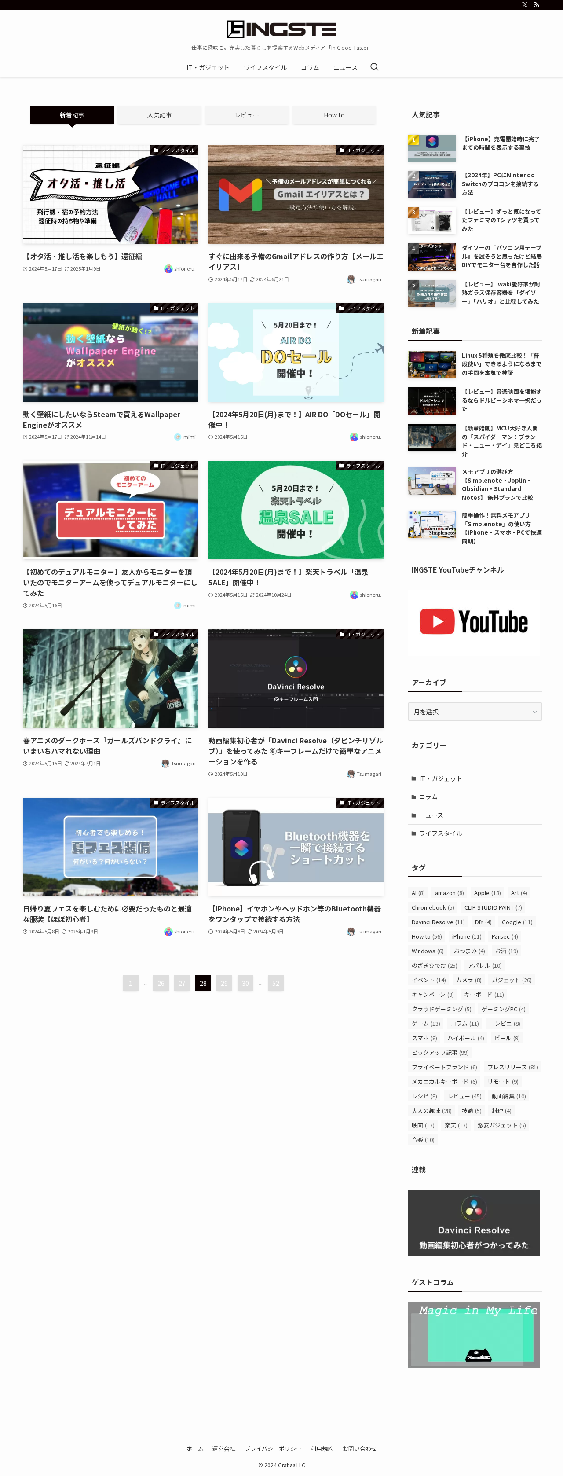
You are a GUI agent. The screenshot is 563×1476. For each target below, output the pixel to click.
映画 (423, 1125)
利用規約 (322, 1448)
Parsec (505, 936)
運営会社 (223, 1448)
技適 (472, 1110)
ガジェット (512, 980)
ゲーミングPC (504, 1009)
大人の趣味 (432, 1110)
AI (418, 893)
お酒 (506, 951)
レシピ (424, 1096)
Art (519, 893)
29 (224, 983)
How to (427, 936)
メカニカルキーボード (444, 1081)
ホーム (195, 1448)
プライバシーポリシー (273, 1448)
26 (161, 983)
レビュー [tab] (246, 114)
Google (517, 922)
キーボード (484, 994)
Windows (428, 951)
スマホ (424, 1038)
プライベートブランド (444, 1067)
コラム (428, 796)
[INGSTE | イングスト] (281, 29)
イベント (429, 980)
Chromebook (433, 907)
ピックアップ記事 (440, 1052)
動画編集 (509, 1096)
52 (275, 983)
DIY (483, 922)
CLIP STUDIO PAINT (493, 907)
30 (245, 983)
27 (182, 983)
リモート (503, 1081)
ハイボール (465, 1038)
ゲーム (426, 1023)
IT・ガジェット (440, 778)
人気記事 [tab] (159, 114)
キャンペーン (433, 994)
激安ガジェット (502, 1125)
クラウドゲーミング (442, 1009)
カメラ (469, 980)
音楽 (423, 1139)
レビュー (464, 1096)
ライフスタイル (440, 833)
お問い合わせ (360, 1448)
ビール (507, 1038)
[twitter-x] (524, 5)
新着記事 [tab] (72, 114)
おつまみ (469, 951)
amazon (449, 893)
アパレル (485, 965)
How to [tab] (334, 114)
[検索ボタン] (374, 67)
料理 (502, 1110)
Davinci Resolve (438, 922)
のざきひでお (434, 965)
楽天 (456, 1125)
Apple (487, 893)
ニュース (431, 815)
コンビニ (504, 1023)
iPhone (467, 936)
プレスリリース (512, 1067)
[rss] (536, 5)
